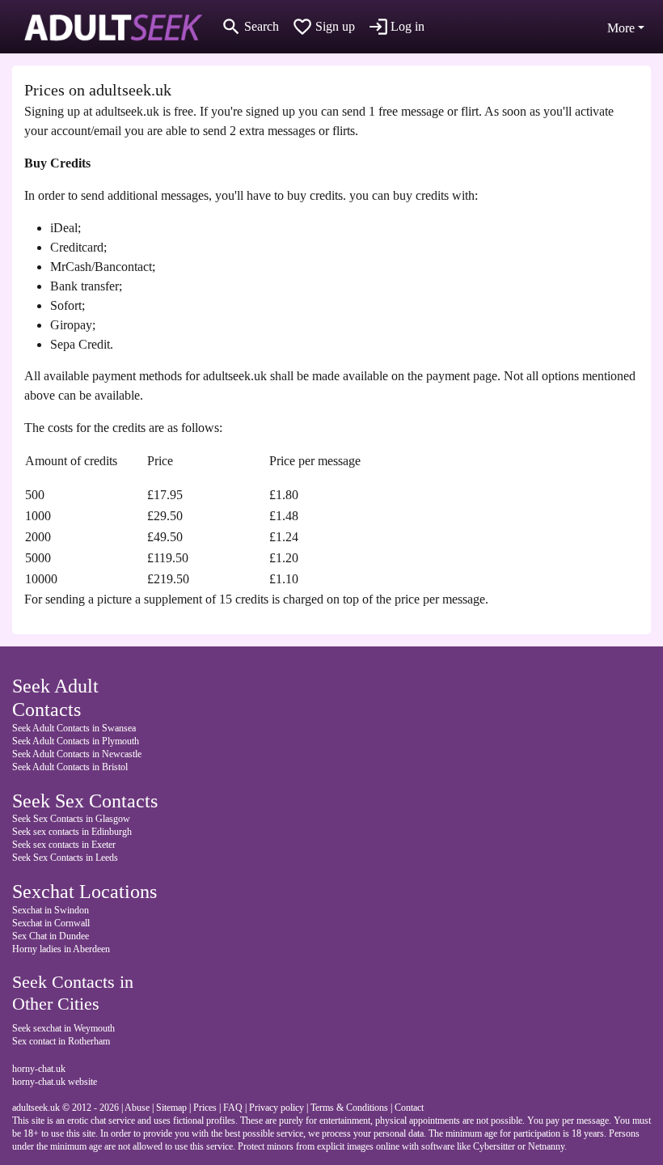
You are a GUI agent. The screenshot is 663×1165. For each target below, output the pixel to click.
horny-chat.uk (38, 1068)
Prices (205, 1107)
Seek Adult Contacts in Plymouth (75, 741)
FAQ (233, 1107)
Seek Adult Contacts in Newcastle (76, 754)
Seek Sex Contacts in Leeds (65, 857)
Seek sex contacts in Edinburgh (72, 831)
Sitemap (171, 1107)
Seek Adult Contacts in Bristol (70, 767)
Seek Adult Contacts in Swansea (74, 728)
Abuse (137, 1107)
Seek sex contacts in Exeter (64, 844)
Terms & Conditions (349, 1107)
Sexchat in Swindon (50, 910)
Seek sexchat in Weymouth (63, 1028)
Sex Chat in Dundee (50, 936)
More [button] (621, 28)
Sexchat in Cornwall (51, 923)
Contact (409, 1107)
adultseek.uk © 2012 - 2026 (65, 1107)
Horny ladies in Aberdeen (61, 949)
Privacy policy (276, 1107)
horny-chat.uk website (54, 1081)
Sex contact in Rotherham (61, 1041)
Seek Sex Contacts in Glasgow (71, 818)
